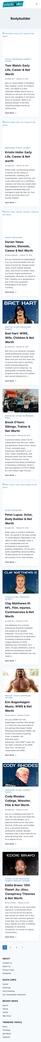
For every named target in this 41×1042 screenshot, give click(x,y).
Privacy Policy (8, 970)
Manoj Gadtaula (12, 255)
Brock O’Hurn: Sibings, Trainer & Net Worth (17, 426)
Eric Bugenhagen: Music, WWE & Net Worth (18, 706)
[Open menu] (36, 4)
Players (8, 61)
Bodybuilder (17, 59)
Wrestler (8, 327)
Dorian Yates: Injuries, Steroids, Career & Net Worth (19, 246)
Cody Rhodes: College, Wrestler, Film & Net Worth (18, 801)
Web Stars (7, 1016)
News (5, 1027)
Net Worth (7, 1034)
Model (7, 418)
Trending (6, 1030)
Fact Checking (9, 991)
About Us (7, 966)
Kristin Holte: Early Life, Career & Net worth (18, 157)
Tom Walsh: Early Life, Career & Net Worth (17, 70)
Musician (17, 881)
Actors (16, 327)
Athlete (8, 59)
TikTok (5, 1012)
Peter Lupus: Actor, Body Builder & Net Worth (18, 519)
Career (5, 984)
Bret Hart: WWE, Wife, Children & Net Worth (19, 338)
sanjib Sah (10, 79)
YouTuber (9, 697)
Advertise (7, 988)
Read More (10, 113)
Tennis (5, 1009)
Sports (5, 1005)
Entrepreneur (28, 416)
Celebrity (27, 59)
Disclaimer (7, 973)
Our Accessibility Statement (14, 995)
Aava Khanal (11, 435)
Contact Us (7, 963)
